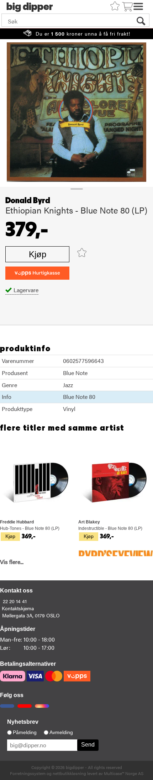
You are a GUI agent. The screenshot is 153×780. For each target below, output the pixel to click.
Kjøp (37, 254)
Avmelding (61, 732)
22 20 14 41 (15, 601)
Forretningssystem (28, 773)
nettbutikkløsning (69, 773)
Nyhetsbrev (22, 722)
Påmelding (25, 732)
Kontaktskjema (18, 608)
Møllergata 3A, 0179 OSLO (31, 615)
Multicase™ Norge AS (123, 773)
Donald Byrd (27, 200)
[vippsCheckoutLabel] (37, 273)
